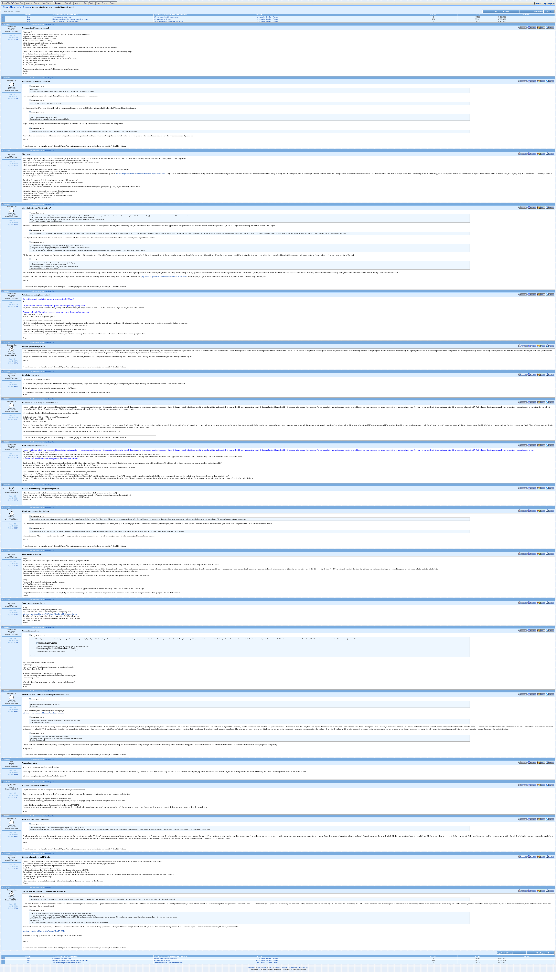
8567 (16, 166)
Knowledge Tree (49, 24)
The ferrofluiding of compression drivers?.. (67, 21)
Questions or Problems (289, 967)
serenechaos (12, 26)
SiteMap (277, 967)
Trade (92, 3)
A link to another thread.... (163, 19)
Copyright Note (303, 967)
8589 (16, 774)
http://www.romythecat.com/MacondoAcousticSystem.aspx (43, 713)
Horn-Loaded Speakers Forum (267, 17)
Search (105, 3)
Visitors (78, 3)
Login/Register (549, 3)
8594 (16, 869)
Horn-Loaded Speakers (20, 7)
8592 (16, 797)
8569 (16, 306)
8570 (16, 363)
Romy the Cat (12, 80)
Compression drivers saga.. (62, 17)
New (28, 17)
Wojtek (11, 487)
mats (11, 761)
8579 (16, 457)
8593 (16, 836)
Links (98, 3)
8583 (16, 566)
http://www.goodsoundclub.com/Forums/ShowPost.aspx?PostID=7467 (140, 174)
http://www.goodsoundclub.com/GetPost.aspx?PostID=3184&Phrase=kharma (50, 614)
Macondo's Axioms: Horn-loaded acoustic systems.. (70, 19)
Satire (86, 3)
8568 (16, 225)
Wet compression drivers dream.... (166, 17)
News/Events (47, 3)
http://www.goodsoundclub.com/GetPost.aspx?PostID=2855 (44, 931)
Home (6, 7)
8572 (16, 386)
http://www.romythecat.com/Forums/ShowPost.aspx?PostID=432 (164, 276)
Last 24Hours (261, 967)
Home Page (251, 967)
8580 (16, 528)
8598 (16, 908)
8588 (16, 711)
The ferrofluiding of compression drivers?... (169, 21)
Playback (69, 3)
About (29, 3)
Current (37, 3)
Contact (113, 3)
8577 (16, 419)
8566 (16, 39)
